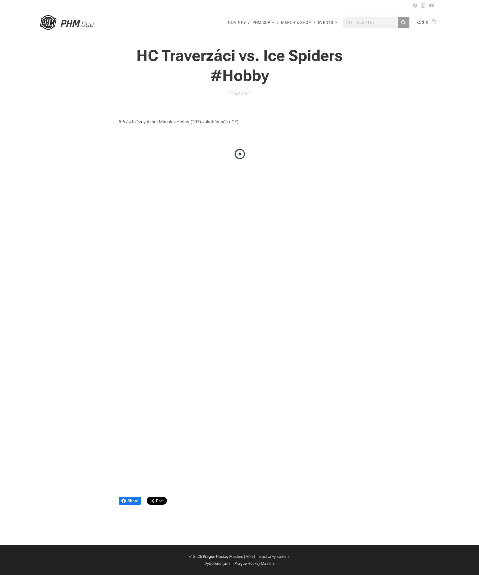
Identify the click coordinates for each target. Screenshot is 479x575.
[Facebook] (414, 5)
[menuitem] (238, 22)
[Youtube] (431, 5)
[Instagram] (423, 5)
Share (133, 501)
